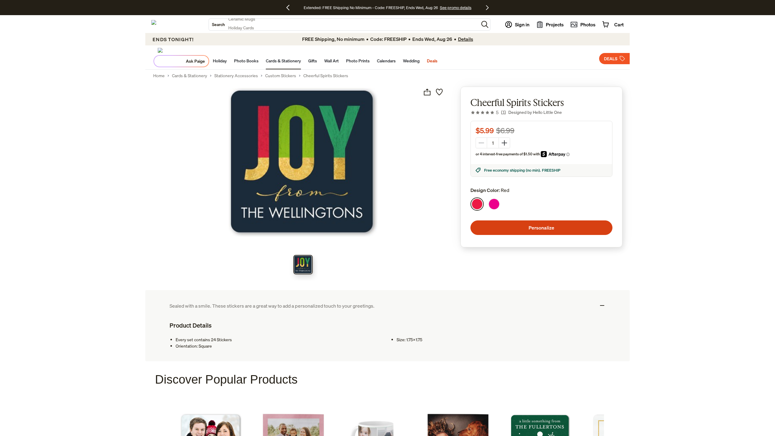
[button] (485, 24)
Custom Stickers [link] (280, 76)
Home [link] (159, 76)
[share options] (427, 92)
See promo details (455, 7)
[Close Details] (602, 305)
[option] (477, 204)
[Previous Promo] (290, 7)
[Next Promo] (487, 7)
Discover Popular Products (226, 379)
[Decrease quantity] (481, 142)
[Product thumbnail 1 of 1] (303, 264)
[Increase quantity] (504, 142)
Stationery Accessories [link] (236, 76)
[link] (488, 112)
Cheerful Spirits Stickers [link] (325, 76)
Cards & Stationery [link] (189, 76)
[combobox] (344, 24)
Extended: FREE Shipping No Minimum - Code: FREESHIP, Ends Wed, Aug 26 (371, 7)
